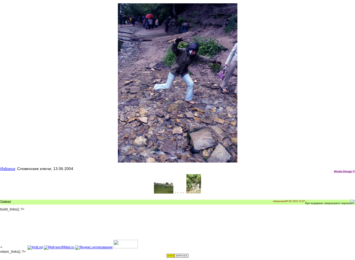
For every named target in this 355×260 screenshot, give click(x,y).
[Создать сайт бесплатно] (177, 257)
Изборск (7, 168)
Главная (5, 201)
